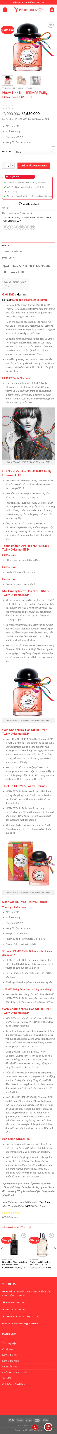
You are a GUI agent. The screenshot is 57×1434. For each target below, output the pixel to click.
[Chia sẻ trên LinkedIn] (32, 227)
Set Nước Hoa (9, 1366)
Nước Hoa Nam (10, 1360)
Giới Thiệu (23, 1425)
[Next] (50, 47)
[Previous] (7, 47)
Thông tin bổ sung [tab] (12, 251)
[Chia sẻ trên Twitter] (16, 227)
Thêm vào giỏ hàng (34, 165)
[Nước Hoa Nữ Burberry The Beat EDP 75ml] (42, 1244)
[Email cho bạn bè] (21, 227)
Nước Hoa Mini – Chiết (14, 1372)
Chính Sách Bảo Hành (13, 1384)
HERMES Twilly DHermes (18, 217)
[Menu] (5, 9)
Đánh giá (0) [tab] (8, 258)
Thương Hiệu (9, 1343)
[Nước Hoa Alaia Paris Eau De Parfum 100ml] (14, 1244)
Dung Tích (6, 151)
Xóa (53, 146)
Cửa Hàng (7, 1349)
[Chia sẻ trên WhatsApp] (5, 227)
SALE (27, 1205)
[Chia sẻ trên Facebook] (10, 227)
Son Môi (6, 1378)
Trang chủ (8, 88)
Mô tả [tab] (5, 245)
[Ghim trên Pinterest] (26, 227)
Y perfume (45, 1202)
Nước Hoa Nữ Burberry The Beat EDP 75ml (41, 1263)
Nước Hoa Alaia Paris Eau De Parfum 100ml (14, 1263)
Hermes (15, 213)
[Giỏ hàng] (52, 9)
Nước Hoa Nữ (26, 88)
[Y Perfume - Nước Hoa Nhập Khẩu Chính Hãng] (28, 9)
